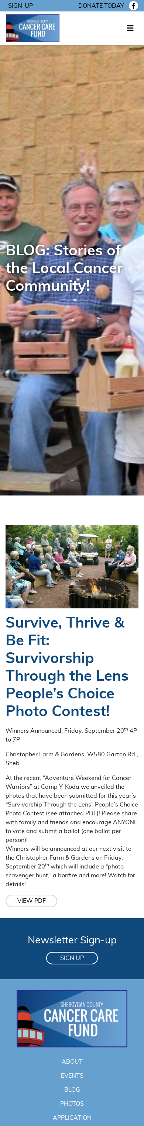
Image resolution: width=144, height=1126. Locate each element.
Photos (72, 1104)
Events (72, 1076)
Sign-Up (20, 6)
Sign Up (72, 958)
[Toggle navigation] (130, 28)
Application (72, 1118)
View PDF (31, 901)
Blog (72, 1090)
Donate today (101, 6)
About (72, 1062)
